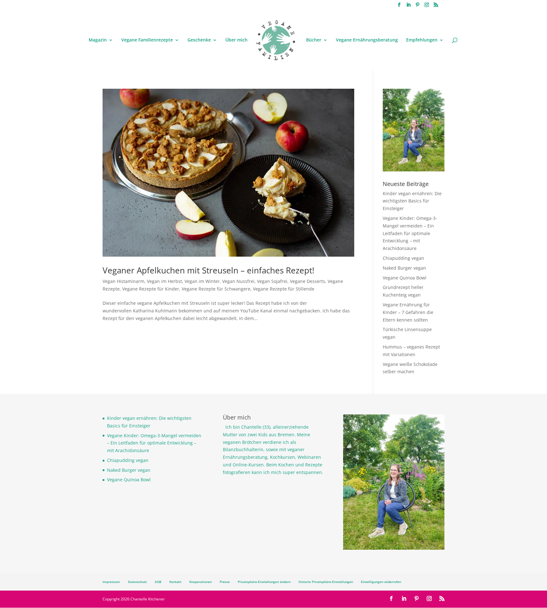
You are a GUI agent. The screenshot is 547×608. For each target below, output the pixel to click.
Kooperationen (200, 581)
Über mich (236, 40)
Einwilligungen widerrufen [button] (381, 581)
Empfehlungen (421, 40)
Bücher (313, 40)
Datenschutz (137, 581)
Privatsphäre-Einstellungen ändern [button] (264, 581)
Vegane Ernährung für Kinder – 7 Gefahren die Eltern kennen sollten (408, 312)
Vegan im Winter (202, 281)
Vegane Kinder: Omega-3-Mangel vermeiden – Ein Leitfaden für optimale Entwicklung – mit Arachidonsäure (410, 233)
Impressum (111, 581)
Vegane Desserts (307, 281)
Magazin (98, 40)
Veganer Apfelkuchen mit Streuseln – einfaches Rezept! (208, 270)
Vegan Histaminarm (123, 281)
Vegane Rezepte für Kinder (150, 289)
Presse (225, 581)
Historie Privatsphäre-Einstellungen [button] (326, 581)
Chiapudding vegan (403, 258)
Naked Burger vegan (404, 268)
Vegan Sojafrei (272, 281)
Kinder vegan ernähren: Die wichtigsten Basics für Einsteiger (412, 201)
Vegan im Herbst (164, 281)
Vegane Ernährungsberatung (367, 40)
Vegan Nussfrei (238, 281)
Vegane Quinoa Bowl (404, 278)
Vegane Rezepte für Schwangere (216, 289)
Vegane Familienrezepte (147, 40)
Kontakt (175, 581)
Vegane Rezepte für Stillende (283, 289)
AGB (158, 581)
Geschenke (199, 40)
